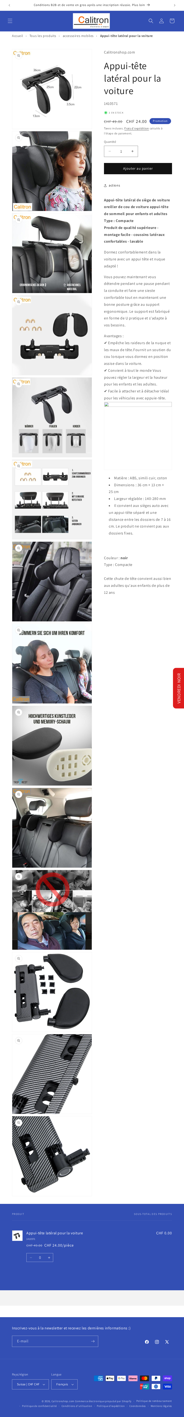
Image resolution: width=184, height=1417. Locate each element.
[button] (10, 21)
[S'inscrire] (92, 1341)
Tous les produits (42, 36)
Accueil (17, 36)
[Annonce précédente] (9, 5)
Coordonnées (137, 1406)
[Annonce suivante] (174, 5)
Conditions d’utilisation (77, 1406)
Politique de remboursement (154, 1401)
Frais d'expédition (136, 128)
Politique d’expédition (111, 1406)
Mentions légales (161, 1406)
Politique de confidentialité (39, 1406)
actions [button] (114, 185)
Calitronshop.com (63, 1401)
